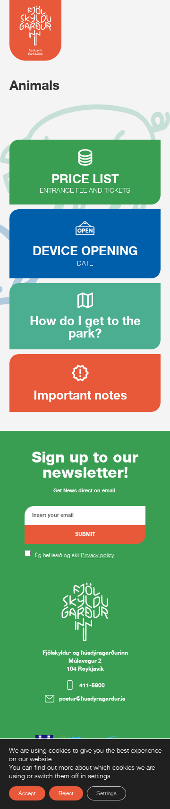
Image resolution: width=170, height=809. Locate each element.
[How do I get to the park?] (85, 300)
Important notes (80, 395)
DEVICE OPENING (85, 250)
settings (99, 776)
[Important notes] (80, 373)
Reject (66, 793)
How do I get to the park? (85, 326)
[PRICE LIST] (85, 157)
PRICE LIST (85, 178)
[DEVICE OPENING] (85, 228)
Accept (27, 793)
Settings (106, 793)
